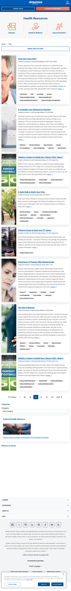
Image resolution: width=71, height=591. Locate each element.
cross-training (40, 346)
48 (25, 397)
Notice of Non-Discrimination (19, 572)
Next (58, 397)
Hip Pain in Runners (26, 307)
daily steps (33, 215)
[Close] (63, 574)
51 (41, 397)
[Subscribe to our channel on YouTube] (51, 524)
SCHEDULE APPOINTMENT (53, 9)
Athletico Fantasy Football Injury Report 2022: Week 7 (40, 157)
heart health (40, 218)
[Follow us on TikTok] (45, 524)
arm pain (52, 292)
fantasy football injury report (27, 384)
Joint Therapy (23, 94)
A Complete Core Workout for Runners (34, 109)
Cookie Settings (12, 584)
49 (30, 397)
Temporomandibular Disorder (27, 97)
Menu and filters (35, 49)
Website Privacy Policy (53, 572)
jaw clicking (40, 94)
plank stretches (62, 148)
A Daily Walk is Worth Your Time (31, 192)
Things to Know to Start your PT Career (34, 230)
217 (52, 397)
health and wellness (45, 215)
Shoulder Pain (33, 292)
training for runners (25, 349)
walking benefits (24, 221)
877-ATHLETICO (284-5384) (35, 561)
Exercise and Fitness (34, 145)
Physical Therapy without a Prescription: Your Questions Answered (26, 437)
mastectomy (48, 295)
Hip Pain (46, 343)
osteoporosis (50, 218)
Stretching (43, 292)
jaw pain (49, 94)
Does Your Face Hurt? (27, 59)
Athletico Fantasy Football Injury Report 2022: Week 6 (40, 358)
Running (58, 145)
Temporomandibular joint (45, 97)
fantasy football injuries (56, 179)
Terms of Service (37, 572)
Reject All (44, 584)
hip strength (51, 346)
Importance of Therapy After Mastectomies (36, 262)
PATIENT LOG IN (18, 9)
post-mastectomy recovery (26, 298)
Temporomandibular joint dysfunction (51, 100)
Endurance (22, 145)
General (36, 212)
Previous (11, 397)
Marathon (22, 346)
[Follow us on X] (19, 524)
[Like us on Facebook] (12, 524)
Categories (5, 408)
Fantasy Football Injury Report (27, 179)
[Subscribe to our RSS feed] (58, 524)
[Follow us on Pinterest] (38, 524)
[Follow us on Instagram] (25, 524)
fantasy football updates (45, 183)
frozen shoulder (37, 295)
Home (3, 44)
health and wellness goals (26, 218)
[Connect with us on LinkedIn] (32, 524)
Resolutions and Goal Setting (49, 212)
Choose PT (23, 292)
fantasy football (43, 179)
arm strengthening (24, 295)
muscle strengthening (39, 148)
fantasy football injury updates (27, 183)
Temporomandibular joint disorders (29, 100)
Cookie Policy (29, 579)
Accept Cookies (57, 584)
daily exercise (23, 215)
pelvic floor (51, 148)
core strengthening (24, 148)
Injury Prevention (48, 145)
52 (46, 397)
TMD (32, 94)
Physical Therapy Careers (26, 252)
